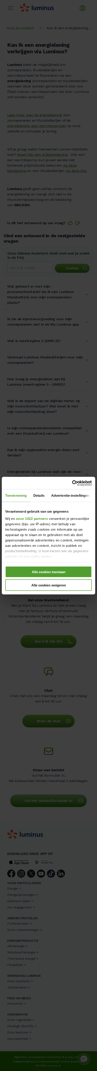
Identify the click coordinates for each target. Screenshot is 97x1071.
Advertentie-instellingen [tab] (70, 495)
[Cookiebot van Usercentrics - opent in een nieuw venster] (72, 483)
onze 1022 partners (32, 518)
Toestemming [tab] (16, 495)
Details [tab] (38, 495)
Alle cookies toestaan (48, 572)
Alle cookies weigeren (48, 585)
